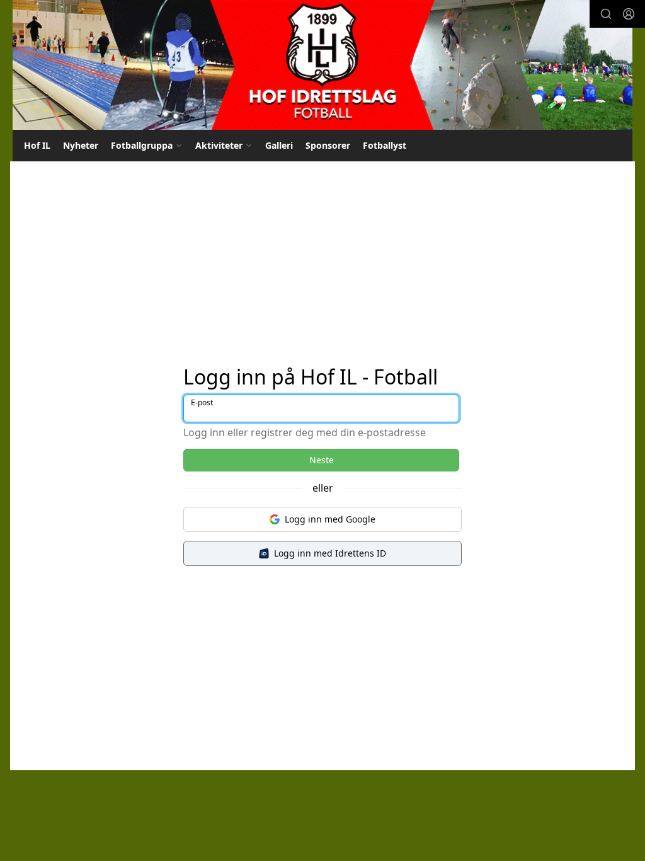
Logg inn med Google (330, 519)
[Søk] (606, 14)
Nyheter (80, 145)
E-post (202, 402)
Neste (321, 460)
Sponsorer (327, 145)
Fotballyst (384, 145)
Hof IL (37, 145)
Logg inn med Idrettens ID (330, 553)
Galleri (279, 145)
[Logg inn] (628, 14)
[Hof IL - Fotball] (322, 65)
